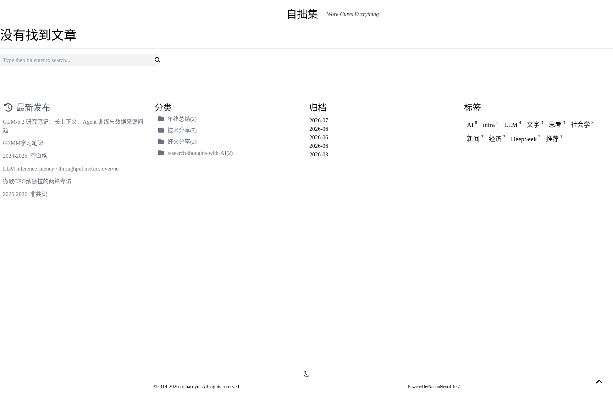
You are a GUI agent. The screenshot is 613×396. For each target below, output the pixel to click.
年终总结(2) (182, 119)
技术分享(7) (182, 130)
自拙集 (302, 14)
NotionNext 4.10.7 (444, 386)
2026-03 (318, 154)
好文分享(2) (182, 142)
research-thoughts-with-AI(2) (200, 153)
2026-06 (318, 129)
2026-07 (318, 120)
